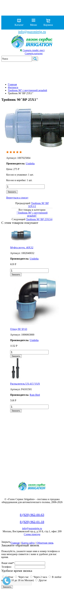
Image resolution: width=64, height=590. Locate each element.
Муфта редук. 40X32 (21, 247)
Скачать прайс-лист (34, 50)
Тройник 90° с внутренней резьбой (27, 90)
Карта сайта (28, 542)
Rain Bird (35, 394)
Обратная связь (44, 542)
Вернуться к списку (17, 197)
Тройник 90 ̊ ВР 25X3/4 (39, 219)
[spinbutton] (25, 186)
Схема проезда (32, 534)
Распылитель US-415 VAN (25, 383)
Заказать (12, 192)
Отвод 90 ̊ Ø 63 (18, 329)
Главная (12, 84)
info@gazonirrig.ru (32, 32)
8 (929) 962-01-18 (32, 522)
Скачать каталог (34, 53)
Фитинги (13, 87)
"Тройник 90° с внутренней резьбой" (32, 214)
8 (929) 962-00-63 (32, 514)
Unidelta (34, 258)
